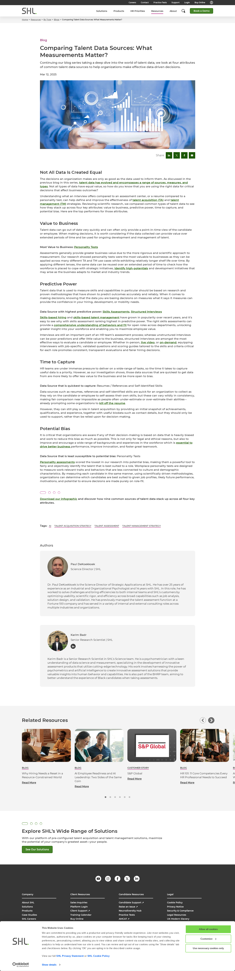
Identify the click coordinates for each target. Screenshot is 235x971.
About (173, 11)
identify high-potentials (131, 268)
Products (119, 11)
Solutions (101, 11)
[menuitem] (101, 11)
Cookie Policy (175, 902)
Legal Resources (176, 914)
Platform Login (79, 906)
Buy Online (200, 2)
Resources (157, 11)
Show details (49, 964)
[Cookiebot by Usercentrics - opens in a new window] (21, 964)
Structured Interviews (146, 311)
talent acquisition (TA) (148, 200)
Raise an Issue (128, 906)
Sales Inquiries (78, 902)
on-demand (168, 342)
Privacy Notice (175, 906)
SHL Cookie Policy (98, 956)
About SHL (28, 902)
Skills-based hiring (53, 317)
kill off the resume (112, 403)
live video (148, 342)
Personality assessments (57, 462)
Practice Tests (160, 2)
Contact (145, 2)
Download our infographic (58, 498)
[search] (185, 11)
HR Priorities (137, 11)
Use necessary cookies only (208, 948)
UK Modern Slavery (178, 918)
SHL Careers (29, 918)
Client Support (80, 910)
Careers (132, 2)
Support (176, 2)
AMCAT (124, 918)
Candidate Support (131, 902)
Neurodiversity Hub (130, 910)
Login (187, 2)
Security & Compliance (180, 910)
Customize (206, 938)
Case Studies (29, 914)
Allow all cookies (208, 929)
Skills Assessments (116, 311)
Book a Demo (202, 10)
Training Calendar (80, 914)
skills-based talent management (96, 317)
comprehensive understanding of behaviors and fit (90, 325)
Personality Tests (86, 247)
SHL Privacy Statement (70, 956)
